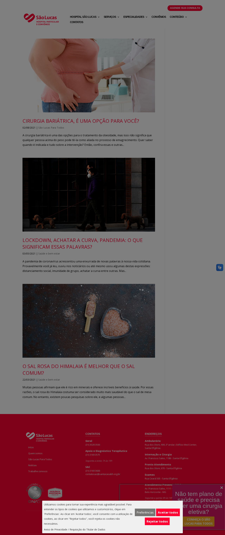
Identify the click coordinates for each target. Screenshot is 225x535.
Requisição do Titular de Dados (87, 529)
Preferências (145, 512)
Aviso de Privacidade (55, 529)
